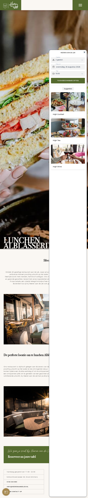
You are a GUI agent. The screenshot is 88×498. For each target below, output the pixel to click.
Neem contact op (14, 491)
